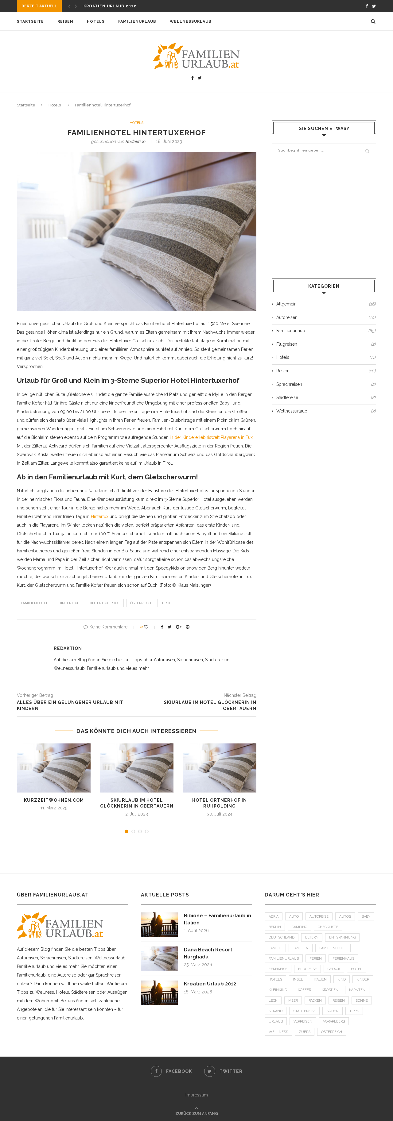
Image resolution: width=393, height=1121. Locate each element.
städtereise (304, 1011)
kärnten (357, 990)
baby (366, 917)
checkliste (328, 927)
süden (332, 1011)
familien (301, 948)
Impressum (196, 1094)
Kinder (362, 979)
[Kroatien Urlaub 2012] (159, 983)
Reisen (65, 21)
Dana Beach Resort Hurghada (208, 953)
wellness (278, 1032)
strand (275, 1011)
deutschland (281, 937)
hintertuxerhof (104, 603)
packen (315, 1001)
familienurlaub (284, 959)
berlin (275, 927)
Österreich (140, 603)
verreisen (303, 1021)
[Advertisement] (324, 218)
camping (299, 927)
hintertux (68, 603)
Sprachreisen (325, 384)
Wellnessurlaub (191, 21)
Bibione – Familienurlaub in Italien (217, 919)
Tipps (354, 1011)
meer (293, 1001)
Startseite (30, 21)
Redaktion (135, 141)
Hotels (96, 21)
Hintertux (99, 516)
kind (341, 979)
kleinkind (278, 990)
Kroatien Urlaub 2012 (110, 6)
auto (294, 917)
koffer (304, 990)
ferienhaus (343, 959)
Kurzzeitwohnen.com (54, 800)
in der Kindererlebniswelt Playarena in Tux (211, 437)
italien (320, 979)
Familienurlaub (137, 21)
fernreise (278, 969)
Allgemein (325, 303)
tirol (166, 603)
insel (298, 979)
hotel (356, 969)
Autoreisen (325, 317)
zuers (304, 1032)
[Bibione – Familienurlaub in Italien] (159, 915)
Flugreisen (325, 344)
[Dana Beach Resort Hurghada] (159, 949)
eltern (311, 937)
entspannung (342, 937)
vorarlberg (334, 1021)
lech (273, 1001)
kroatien (330, 990)
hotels (275, 979)
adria (273, 917)
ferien (315, 959)
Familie (275, 948)
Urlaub (276, 1021)
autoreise (319, 917)
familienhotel (34, 603)
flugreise (307, 969)
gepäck (334, 969)
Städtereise (325, 397)
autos (345, 917)
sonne (362, 1001)
